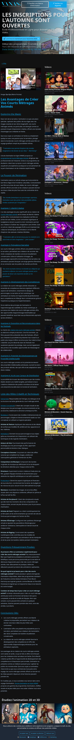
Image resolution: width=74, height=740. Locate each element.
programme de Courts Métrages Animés (14, 158)
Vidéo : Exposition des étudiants (56, 39)
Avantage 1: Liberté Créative (12, 208)
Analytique (33, 737)
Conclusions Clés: (9, 612)
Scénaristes (5, 399)
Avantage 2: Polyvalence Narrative (15, 245)
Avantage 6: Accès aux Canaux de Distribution (20, 375)
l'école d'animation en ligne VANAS (26, 683)
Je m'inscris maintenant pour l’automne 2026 (21, 39)
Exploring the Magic (11, 114)
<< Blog (4, 63)
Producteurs (5, 481)
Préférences (43, 737)
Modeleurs (4, 415)
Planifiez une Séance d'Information (36, 4)
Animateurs (5, 434)
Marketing (53, 737)
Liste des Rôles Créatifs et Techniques (20, 393)
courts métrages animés (9, 214)
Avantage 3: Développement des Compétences (20, 282)
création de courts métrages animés (22, 330)
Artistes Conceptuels (8, 406)
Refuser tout (50, 733)
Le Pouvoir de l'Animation (14, 175)
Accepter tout (24, 733)
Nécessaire (22, 737)
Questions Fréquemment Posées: (18, 547)
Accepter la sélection (37, 733)
